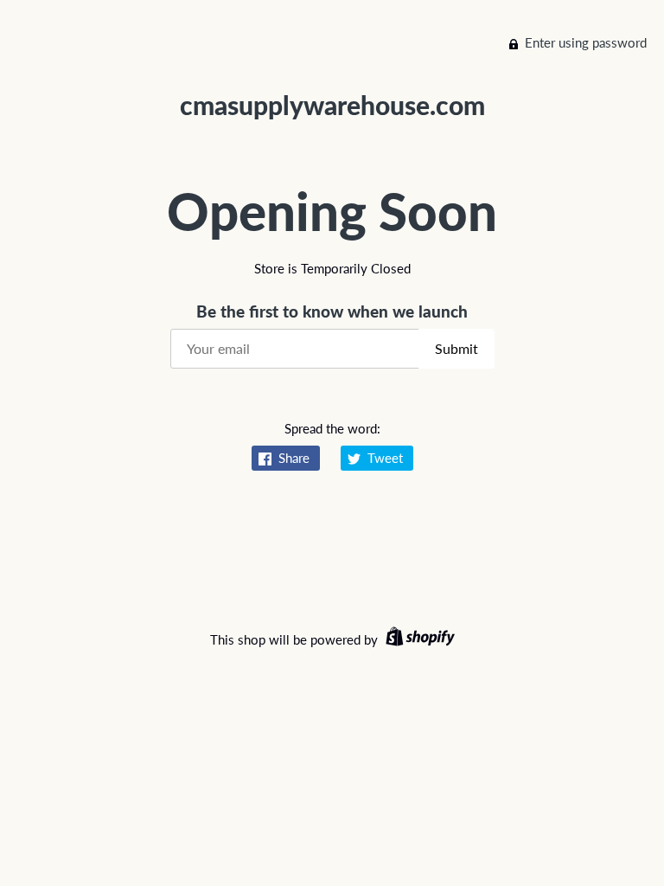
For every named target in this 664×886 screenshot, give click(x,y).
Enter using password (586, 42)
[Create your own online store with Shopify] (418, 639)
